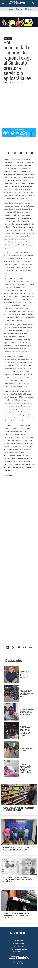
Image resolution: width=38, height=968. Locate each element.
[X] (15, 153)
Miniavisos (28, 9)
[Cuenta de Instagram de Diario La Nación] (17, 934)
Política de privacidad (19, 949)
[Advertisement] (19, 103)
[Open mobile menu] (3, 3)
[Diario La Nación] (16, 3)
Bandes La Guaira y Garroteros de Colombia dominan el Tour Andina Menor (26, 693)
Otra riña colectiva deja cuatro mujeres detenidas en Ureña (17, 848)
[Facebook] (9, 153)
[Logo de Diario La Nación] (19, 958)
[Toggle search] (33, 3)
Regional (7, 38)
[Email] (32, 153)
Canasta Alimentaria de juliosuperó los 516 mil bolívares (19, 809)
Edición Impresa (19, 943)
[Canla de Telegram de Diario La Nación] (21, 934)
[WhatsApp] (20, 153)
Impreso (19, 9)
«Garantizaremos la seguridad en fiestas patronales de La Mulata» (27, 712)
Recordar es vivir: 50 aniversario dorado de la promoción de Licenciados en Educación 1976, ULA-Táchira (26, 730)
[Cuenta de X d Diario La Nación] (14, 934)
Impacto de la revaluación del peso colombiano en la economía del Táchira (17, 879)
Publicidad (9, 9)
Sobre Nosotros (19, 952)
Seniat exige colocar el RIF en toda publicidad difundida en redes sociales (16, 915)
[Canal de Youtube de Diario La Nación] (24, 934)
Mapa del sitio (19, 946)
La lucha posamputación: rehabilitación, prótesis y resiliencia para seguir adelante (25, 768)
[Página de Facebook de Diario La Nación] (11, 934)
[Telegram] (26, 153)
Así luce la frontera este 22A (26, 749)
